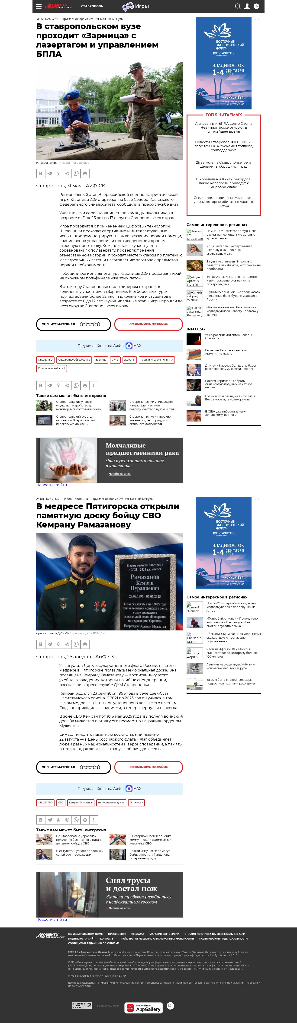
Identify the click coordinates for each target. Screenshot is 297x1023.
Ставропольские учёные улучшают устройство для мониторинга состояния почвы (78, 405)
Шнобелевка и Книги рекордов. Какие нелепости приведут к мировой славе (223, 183)
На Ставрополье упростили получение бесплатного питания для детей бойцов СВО (80, 839)
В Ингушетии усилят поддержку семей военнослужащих (79, 852)
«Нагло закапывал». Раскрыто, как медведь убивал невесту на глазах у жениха (232, 311)
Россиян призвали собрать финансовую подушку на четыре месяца (228, 384)
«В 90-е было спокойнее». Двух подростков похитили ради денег (231, 681)
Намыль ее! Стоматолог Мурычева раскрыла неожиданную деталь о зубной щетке (231, 234)
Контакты (107, 938)
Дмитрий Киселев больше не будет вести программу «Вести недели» (230, 367)
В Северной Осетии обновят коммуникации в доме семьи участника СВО (150, 839)
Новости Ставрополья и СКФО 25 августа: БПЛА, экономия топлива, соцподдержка (223, 146)
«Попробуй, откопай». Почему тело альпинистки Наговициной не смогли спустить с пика (232, 622)
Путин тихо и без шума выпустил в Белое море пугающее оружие (230, 398)
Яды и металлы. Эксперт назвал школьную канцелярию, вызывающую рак (229, 249)
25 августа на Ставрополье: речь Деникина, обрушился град (224, 165)
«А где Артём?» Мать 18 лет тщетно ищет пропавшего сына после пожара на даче (232, 280)
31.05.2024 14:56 (47, 19)
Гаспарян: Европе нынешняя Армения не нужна (226, 352)
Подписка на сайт (81, 938)
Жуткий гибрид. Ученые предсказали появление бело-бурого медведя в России (234, 295)
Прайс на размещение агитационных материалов (156, 938)
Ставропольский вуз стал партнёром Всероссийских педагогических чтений (75, 420)
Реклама (137, 934)
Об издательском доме (85, 934)
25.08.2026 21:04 (47, 499)
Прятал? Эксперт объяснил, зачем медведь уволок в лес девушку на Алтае (231, 606)
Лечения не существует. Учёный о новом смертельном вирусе (231, 666)
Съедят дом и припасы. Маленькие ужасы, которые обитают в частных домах (224, 202)
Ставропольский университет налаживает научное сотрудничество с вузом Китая (151, 405)
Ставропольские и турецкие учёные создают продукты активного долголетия (150, 420)
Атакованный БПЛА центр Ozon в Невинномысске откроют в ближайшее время (223, 128)
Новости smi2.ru (51, 485)
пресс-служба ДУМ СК (87, 633)
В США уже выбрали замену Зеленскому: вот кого (225, 413)
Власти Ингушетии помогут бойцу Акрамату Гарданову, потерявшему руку (149, 854)
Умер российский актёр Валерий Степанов (229, 336)
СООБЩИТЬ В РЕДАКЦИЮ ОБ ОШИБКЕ (93, 943)
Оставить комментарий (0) (148, 324)
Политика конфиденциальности (223, 938)
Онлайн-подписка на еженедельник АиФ (214, 934)
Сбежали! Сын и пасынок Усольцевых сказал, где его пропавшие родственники (234, 637)
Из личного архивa (75, 162)
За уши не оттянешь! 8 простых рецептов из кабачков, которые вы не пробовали (234, 265)
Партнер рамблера (108, 1005)
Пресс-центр (117, 934)
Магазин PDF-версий (164, 934)
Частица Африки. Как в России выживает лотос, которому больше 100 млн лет (232, 652)
